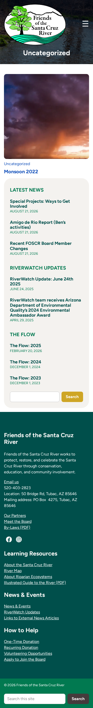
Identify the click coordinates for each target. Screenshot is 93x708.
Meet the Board (17, 521)
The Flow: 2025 (25, 345)
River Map (13, 570)
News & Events (17, 606)
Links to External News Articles (31, 618)
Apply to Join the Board (24, 659)
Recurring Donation (21, 647)
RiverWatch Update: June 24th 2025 (41, 281)
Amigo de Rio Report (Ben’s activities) (37, 225)
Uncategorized (17, 163)
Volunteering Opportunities (28, 653)
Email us (11, 482)
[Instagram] (19, 539)
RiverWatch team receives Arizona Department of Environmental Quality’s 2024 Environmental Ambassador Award (45, 308)
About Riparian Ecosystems (28, 576)
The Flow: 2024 (25, 361)
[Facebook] (9, 539)
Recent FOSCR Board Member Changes (41, 246)
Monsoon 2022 (21, 172)
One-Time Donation (21, 641)
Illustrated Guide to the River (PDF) (35, 582)
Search (72, 396)
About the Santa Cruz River (28, 564)
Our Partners (15, 515)
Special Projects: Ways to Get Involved (40, 204)
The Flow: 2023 (25, 378)
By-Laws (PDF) (17, 527)
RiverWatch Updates (22, 612)
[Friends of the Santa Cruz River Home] (35, 24)
